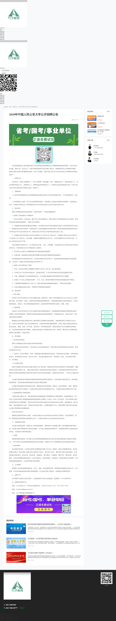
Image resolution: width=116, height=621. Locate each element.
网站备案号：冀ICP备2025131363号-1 (9, 616)
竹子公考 (2, 28)
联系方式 (2, 39)
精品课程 (2, 33)
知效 (6, 618)
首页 (1, 29)
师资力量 (2, 34)
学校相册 (2, 37)
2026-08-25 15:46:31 (10, 620)
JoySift (10, 618)
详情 (9, 601)
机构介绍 (2, 31)
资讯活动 (2, 36)
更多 (109, 111)
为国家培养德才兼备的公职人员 (7, 92)
